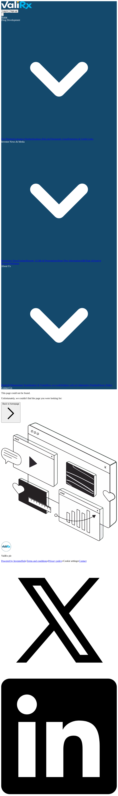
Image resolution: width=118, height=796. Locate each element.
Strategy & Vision (37, 385)
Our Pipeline (7, 139)
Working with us (68, 385)
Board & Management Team (15, 385)
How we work (53, 385)
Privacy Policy (105, 385)
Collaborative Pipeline (87, 385)
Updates (22, 260)
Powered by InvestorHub (13, 561)
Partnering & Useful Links (80, 139)
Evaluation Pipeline (23, 139)
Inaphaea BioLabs (41, 139)
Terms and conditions (37, 561)
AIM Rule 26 (87, 260)
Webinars (14, 263)
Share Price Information (69, 260)
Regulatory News (9, 260)
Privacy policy (55, 561)
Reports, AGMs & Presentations (41, 260)
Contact (83, 561)
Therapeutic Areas (59, 139)
